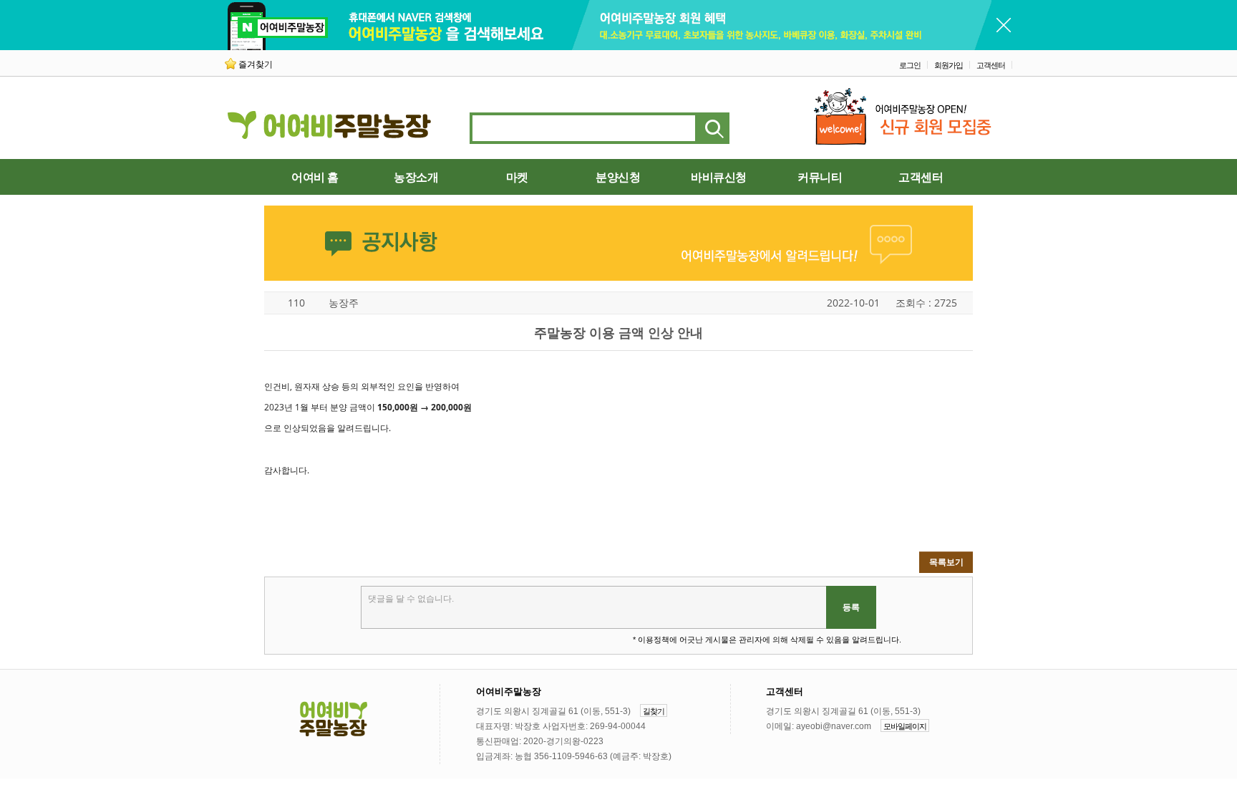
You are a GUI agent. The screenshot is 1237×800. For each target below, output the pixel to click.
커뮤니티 (819, 177)
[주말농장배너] (608, 47)
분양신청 (618, 177)
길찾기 (653, 711)
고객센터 (990, 65)
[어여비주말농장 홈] (332, 719)
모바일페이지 (904, 726)
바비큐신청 (719, 177)
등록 (851, 607)
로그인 (910, 65)
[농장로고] (331, 133)
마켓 (517, 177)
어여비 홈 (315, 177)
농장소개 (416, 177)
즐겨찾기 (255, 64)
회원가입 (948, 65)
